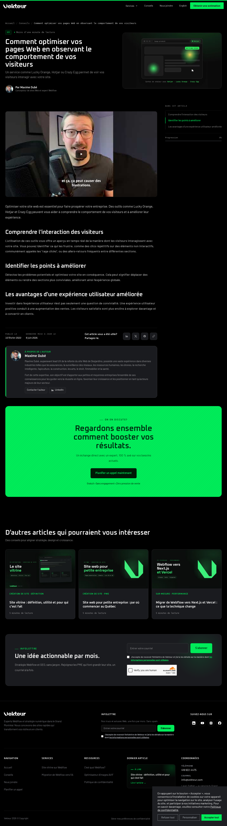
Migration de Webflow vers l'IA (57, 774)
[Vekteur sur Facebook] (219, 723)
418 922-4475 (188, 768)
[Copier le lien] (153, 336)
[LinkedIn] (126, 336)
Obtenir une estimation (206, 5)
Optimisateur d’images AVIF (99, 774)
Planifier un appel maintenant (113, 473)
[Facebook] (144, 336)
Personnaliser (190, 817)
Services (130, 5)
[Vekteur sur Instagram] (211, 723)
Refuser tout (167, 817)
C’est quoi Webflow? (94, 767)
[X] (135, 336)
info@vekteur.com (192, 778)
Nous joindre (166, 5)
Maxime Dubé (35, 356)
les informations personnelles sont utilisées (129, 737)
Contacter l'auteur (36, 390)
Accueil (10, 23)
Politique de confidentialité (98, 782)
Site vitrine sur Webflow (54, 767)
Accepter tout (211, 817)
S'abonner (201, 648)
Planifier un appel (13, 789)
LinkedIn (59, 390)
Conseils (148, 5)
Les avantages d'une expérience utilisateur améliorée (195, 126)
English (183, 5)
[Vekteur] (48, 714)
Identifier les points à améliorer (184, 120)
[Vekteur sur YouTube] (202, 723)
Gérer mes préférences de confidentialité (130, 818)
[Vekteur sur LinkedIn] (193, 723)
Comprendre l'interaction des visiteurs (187, 114)
